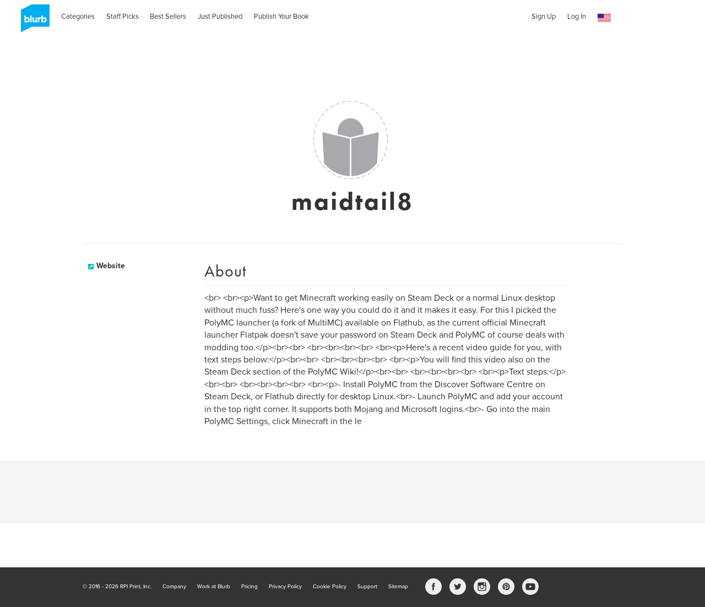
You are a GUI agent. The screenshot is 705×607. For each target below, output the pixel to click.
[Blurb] (32, 22)
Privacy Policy (285, 586)
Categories (78, 16)
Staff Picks (122, 16)
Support (367, 586)
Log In (576, 16)
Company (174, 586)
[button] (604, 18)
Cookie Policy (329, 586)
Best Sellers (168, 16)
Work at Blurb (213, 586)
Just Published (220, 16)
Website (110, 265)
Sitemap (398, 586)
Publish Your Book (281, 16)
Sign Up (544, 16)
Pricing (249, 586)
